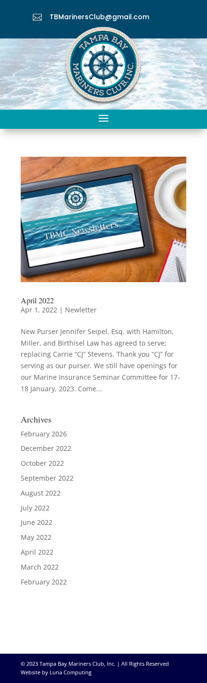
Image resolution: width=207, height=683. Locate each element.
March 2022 (40, 566)
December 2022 (46, 448)
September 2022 (47, 478)
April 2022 (37, 300)
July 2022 (35, 507)
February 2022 (44, 581)
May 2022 (36, 537)
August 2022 (41, 492)
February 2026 (44, 433)
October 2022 (42, 463)
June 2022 (36, 522)
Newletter (81, 309)
